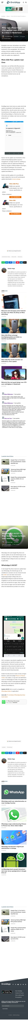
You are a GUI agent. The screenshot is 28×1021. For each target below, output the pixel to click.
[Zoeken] (26, 2)
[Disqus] (14, 410)
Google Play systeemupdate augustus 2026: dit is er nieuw (18, 479)
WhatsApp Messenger (14, 701)
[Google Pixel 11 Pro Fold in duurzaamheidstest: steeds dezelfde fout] (5, 462)
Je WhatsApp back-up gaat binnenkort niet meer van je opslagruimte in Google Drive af (13, 871)
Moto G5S (12, 200)
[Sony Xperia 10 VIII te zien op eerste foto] (5, 488)
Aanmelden (5, 1008)
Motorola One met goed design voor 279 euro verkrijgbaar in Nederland (13, 383)
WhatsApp (9, 747)
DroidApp (3, 16)
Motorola (20, 256)
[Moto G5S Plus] (5, 188)
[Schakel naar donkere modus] (23, 2)
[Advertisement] (14, 91)
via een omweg (16, 179)
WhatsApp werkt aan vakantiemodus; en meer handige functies (13, 802)
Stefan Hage (9, 36)
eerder (5, 574)
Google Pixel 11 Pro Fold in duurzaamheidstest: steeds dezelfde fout (18, 461)
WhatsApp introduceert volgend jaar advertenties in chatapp (12, 847)
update (3, 747)
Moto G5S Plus (14, 184)
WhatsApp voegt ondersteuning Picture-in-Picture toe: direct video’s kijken (13, 824)
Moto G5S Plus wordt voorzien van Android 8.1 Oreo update (12, 360)
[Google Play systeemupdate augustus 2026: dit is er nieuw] (5, 479)
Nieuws (8, 16)
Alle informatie (15, 197)
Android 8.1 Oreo (6, 256)
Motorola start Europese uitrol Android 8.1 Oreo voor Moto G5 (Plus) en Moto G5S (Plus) (13, 312)
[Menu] (2, 2)
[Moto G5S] (5, 205)
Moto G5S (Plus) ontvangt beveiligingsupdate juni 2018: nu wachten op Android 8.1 (11, 337)
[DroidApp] (13, 2)
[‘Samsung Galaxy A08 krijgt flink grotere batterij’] (5, 471)
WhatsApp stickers (6, 691)
